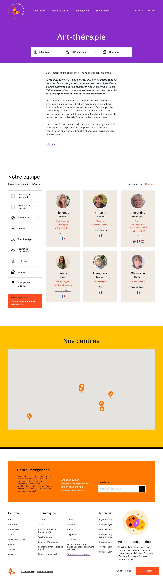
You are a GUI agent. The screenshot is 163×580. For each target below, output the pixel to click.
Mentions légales (45, 571)
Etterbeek (13, 524)
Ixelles (11, 534)
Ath (9, 519)
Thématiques (58, 10)
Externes (22, 286)
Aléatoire (150, 184)
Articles (151, 10)
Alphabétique (135, 184)
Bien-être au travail (47, 554)
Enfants (71, 529)
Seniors (71, 519)
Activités (138, 10)
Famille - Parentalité (48, 542)
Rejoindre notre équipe (72, 491)
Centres (37, 10)
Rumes (11, 544)
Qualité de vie (45, 537)
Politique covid (27, 571)
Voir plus (50, 144)
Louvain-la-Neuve (17, 539)
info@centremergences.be (74, 484)
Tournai (11, 549)
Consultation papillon (24, 206)
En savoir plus (124, 571)
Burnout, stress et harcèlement (47, 530)
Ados (40, 524)
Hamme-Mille (14, 529)
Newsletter (104, 482)
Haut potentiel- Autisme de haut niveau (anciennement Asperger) (80, 547)
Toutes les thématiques (78, 554)
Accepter (147, 571)
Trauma (71, 524)
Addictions (72, 539)
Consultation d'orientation (24, 195)
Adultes (42, 519)
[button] (110, 394)
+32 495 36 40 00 (70, 480)
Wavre (11, 554)
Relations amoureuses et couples (50, 548)
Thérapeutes (103, 11)
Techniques (80, 10)
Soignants (72, 534)
